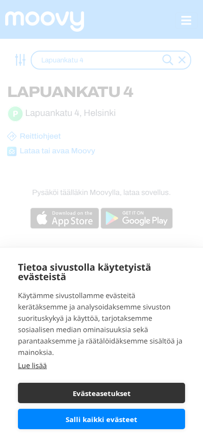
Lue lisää (32, 365)
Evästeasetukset (102, 393)
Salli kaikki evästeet (101, 419)
